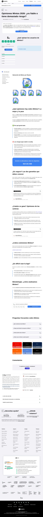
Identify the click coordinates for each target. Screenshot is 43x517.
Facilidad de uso (4, 79)
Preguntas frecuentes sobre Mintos (5, 83)
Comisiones (4, 78)
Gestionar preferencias (34, 512)
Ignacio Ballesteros (26, 19)
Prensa (20, 504)
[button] (27, 368)
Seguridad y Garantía (5, 75)
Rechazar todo (38, 510)
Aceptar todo (30, 510)
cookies (31, 501)
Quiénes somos (10, 504)
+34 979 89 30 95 (23, 512)
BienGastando (15, 506)
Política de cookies (10, 506)
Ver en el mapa (34, 416)
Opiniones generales (5, 74)
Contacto (15, 504)
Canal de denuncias (20, 506)
